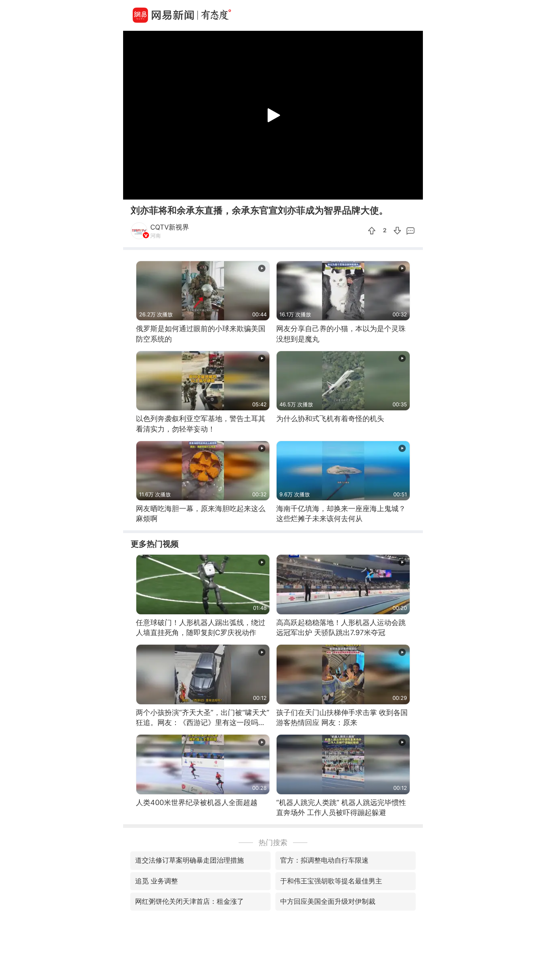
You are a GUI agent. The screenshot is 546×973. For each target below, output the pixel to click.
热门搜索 (273, 842)
